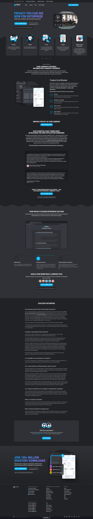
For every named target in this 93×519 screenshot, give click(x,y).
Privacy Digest (50, 1)
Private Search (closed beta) (34, 489)
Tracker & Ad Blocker (31, 1)
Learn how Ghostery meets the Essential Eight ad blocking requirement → (46, 145)
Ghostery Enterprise (67, 494)
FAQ (47, 503)
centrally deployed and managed (55, 140)
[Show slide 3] (46, 58)
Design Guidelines (49, 509)
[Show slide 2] (45, 58)
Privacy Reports (66, 491)
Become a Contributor (68, 492)
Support (31, 4)
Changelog (66, 498)
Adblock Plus (48, 489)
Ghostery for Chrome (32, 503)
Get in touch (46, 438)
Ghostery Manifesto (67, 489)
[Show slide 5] (48, 58)
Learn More (45, 517)
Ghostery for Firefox (32, 505)
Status (65, 488)
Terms (42, 516)
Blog (35, 4)
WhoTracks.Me (41, 1)
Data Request (48, 508)
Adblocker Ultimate (49, 491)
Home (26, 4)
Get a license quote (20, 23)
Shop (65, 495)
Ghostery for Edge (31, 509)
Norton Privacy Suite (49, 492)
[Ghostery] (17, 5)
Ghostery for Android (32, 511)
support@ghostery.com (40, 433)
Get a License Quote (73, 5)
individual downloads (61, 87)
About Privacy (48, 511)
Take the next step (46, 124)
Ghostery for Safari (32, 506)
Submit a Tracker (49, 506)
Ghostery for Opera (32, 508)
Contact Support (49, 505)
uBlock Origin (48, 497)
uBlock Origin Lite (49, 498)
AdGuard (47, 488)
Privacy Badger (48, 495)
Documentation (41, 4)
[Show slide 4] (47, 58)
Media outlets (57, 113)
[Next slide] (51, 58)
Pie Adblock (48, 494)
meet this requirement (41, 314)
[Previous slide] (42, 58)
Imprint (50, 516)
